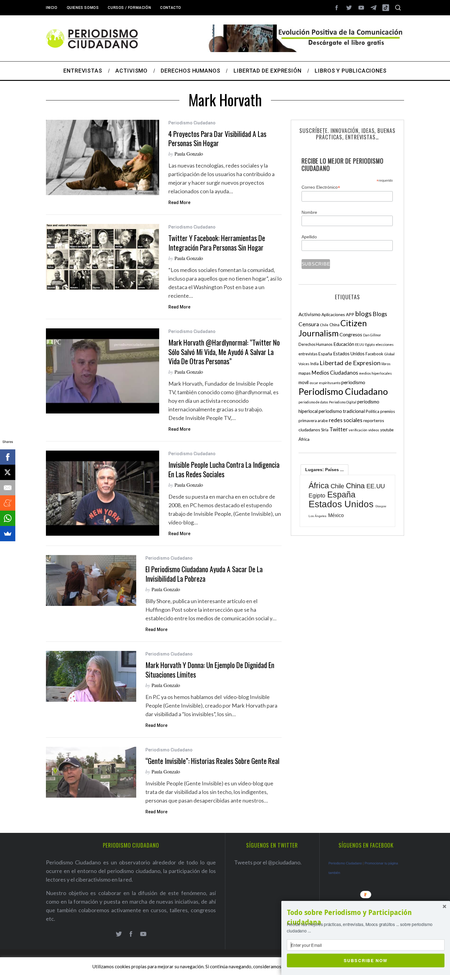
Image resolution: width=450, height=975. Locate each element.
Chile (324, 325)
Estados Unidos (349, 353)
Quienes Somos (83, 8)
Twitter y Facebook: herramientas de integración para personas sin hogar (216, 242)
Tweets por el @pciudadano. (268, 862)
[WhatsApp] (7, 518)
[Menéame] (7, 503)
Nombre (309, 212)
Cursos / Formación (129, 8)
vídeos (373, 430)
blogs (363, 313)
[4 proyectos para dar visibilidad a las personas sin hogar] (102, 157)
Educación (343, 344)
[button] (365, 917)
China (334, 324)
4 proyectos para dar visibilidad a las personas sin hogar (217, 138)
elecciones (385, 344)
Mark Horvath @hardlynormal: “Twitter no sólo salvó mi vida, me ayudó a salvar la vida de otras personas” (224, 351)
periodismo (353, 382)
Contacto (170, 8)
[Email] (7, 487)
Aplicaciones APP (337, 314)
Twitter (338, 429)
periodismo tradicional (342, 411)
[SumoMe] (7, 533)
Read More (179, 202)
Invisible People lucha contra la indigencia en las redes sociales (223, 469)
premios (387, 411)
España (325, 353)
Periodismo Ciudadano (192, 122)
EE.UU (359, 344)
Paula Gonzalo (188, 153)
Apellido (309, 236)
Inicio (52, 8)
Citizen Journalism (332, 328)
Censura (308, 324)
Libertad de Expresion (350, 362)
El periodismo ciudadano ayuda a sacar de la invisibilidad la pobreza (204, 574)
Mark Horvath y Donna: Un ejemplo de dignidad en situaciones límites (209, 669)
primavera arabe (313, 420)
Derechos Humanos (315, 344)
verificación (358, 430)
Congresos (350, 334)
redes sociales (345, 420)
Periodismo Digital (342, 402)
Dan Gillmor (372, 335)
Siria (324, 429)
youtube (387, 430)
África (303, 439)
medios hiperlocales (375, 373)
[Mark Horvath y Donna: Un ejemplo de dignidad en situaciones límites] (91, 676)
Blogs (380, 313)
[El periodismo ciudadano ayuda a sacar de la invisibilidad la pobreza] (91, 580)
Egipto (370, 344)
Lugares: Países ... (324, 469)
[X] (7, 472)
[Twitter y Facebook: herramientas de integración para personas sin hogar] (102, 257)
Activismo (309, 314)
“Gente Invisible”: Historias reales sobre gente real (212, 760)
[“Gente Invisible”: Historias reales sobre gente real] (91, 772)
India (314, 363)
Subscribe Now (366, 960)
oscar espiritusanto (324, 383)
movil (303, 382)
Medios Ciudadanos (335, 372)
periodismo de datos (313, 402)
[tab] (324, 469)
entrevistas (307, 354)
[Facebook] (7, 457)
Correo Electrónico (321, 187)
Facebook (374, 353)
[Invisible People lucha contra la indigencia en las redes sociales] (102, 493)
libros (386, 363)
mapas (304, 373)
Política (372, 411)
